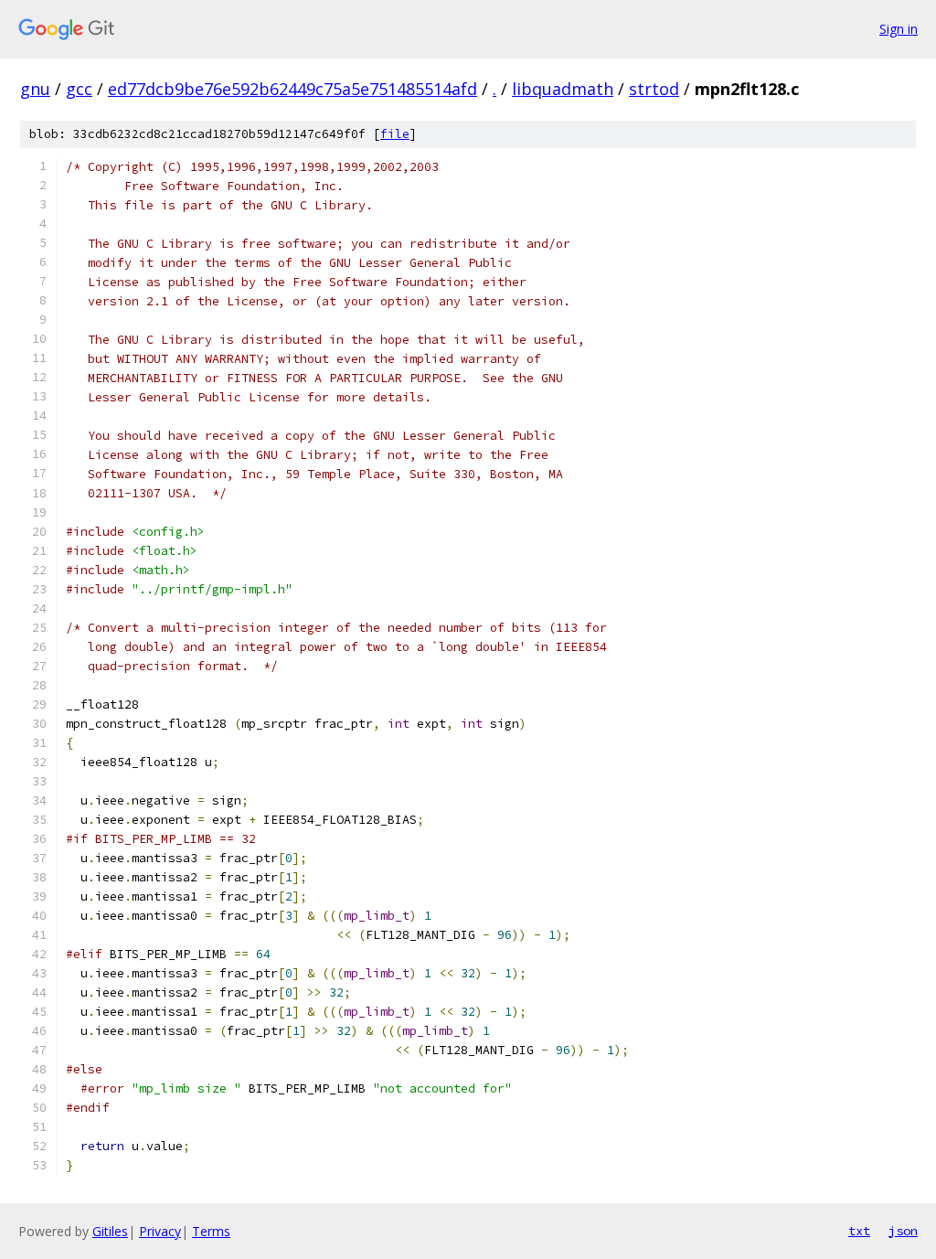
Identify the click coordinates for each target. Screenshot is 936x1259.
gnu (35, 89)
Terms (211, 1231)
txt (859, 1230)
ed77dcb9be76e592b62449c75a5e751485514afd (292, 89)
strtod (654, 89)
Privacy (160, 1231)
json (903, 1230)
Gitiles (110, 1231)
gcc (79, 89)
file (395, 134)
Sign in (898, 28)
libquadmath (562, 89)
